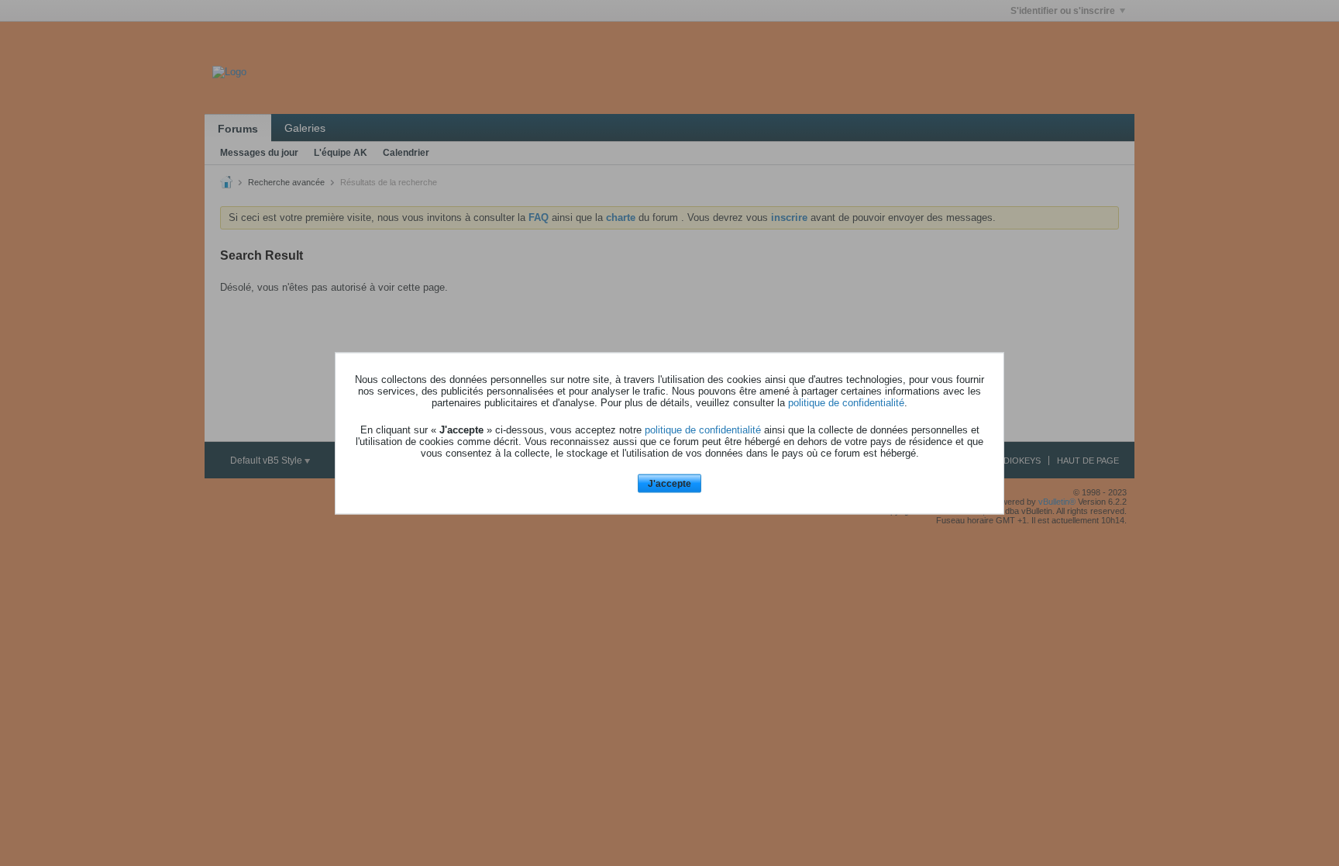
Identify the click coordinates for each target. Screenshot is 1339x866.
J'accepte (669, 483)
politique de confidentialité (846, 403)
